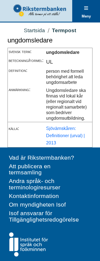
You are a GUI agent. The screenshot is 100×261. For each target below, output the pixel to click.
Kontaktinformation (34, 196)
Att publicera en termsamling (30, 169)
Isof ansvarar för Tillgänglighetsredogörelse (44, 216)
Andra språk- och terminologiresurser (34, 184)
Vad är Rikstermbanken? (41, 157)
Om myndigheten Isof (37, 204)
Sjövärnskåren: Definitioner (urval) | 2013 (65, 135)
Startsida (34, 30)
